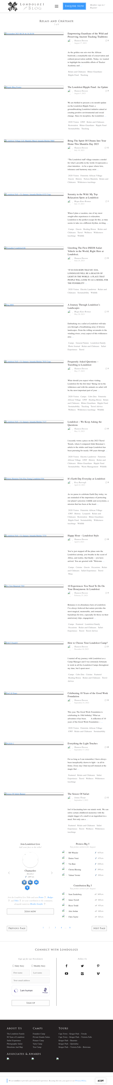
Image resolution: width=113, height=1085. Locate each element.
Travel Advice (97, 406)
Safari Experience (88, 570)
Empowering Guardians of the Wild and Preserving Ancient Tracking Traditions (88, 35)
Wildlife (80, 235)
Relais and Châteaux (77, 71)
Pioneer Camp (38, 1040)
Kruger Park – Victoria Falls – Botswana (74, 1047)
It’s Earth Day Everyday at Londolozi (86, 478)
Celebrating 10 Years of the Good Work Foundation (88, 694)
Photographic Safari (14, 1043)
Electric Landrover (88, 289)
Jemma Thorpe (80, 797)
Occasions (95, 567)
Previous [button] (9, 873)
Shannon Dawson (81, 40)
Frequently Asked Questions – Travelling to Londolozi (83, 363)
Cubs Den (92, 396)
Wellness (88, 232)
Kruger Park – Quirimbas (68, 1043)
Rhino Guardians (95, 71)
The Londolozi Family (16, 1033)
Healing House (89, 229)
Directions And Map (15, 1047)
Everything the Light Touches (83, 743)
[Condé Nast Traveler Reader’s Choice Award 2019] (19, 1059)
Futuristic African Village (91, 175)
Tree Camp (37, 1047)
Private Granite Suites (41, 1037)
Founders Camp (39, 1033)
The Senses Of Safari (78, 793)
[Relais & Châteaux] (69, 1059)
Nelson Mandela (91, 178)
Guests (71, 178)
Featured (79, 624)
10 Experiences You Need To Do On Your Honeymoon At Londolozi (86, 587)
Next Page (99, 929)
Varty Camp (37, 1043)
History (79, 178)
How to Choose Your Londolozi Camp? (88, 642)
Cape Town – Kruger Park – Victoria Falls (75, 1037)
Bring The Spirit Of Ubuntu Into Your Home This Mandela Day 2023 (87, 142)
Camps (71, 229)
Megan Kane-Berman (82, 201)
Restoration (73, 125)
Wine (70, 573)
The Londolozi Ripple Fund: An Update (88, 87)
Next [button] (52, 873)
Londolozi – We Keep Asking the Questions (85, 423)
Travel (80, 232)
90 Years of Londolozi (15, 1037)
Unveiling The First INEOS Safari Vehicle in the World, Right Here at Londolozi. (86, 251)
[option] (30, 872)
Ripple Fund (73, 75)
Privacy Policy (80, 1080)
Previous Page (16, 929)
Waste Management (89, 466)
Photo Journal (74, 346)
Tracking (84, 75)
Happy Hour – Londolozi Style (83, 535)
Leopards (86, 513)
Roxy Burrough (80, 482)
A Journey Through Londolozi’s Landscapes (84, 306)
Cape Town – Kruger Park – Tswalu (73, 1033)
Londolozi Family (98, 342)
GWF (82, 121)
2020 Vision (73, 121)
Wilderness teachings (86, 182)
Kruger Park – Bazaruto (68, 1040)
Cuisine (79, 567)
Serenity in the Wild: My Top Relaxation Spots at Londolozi (83, 195)
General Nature (82, 342)
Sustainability (74, 128)
